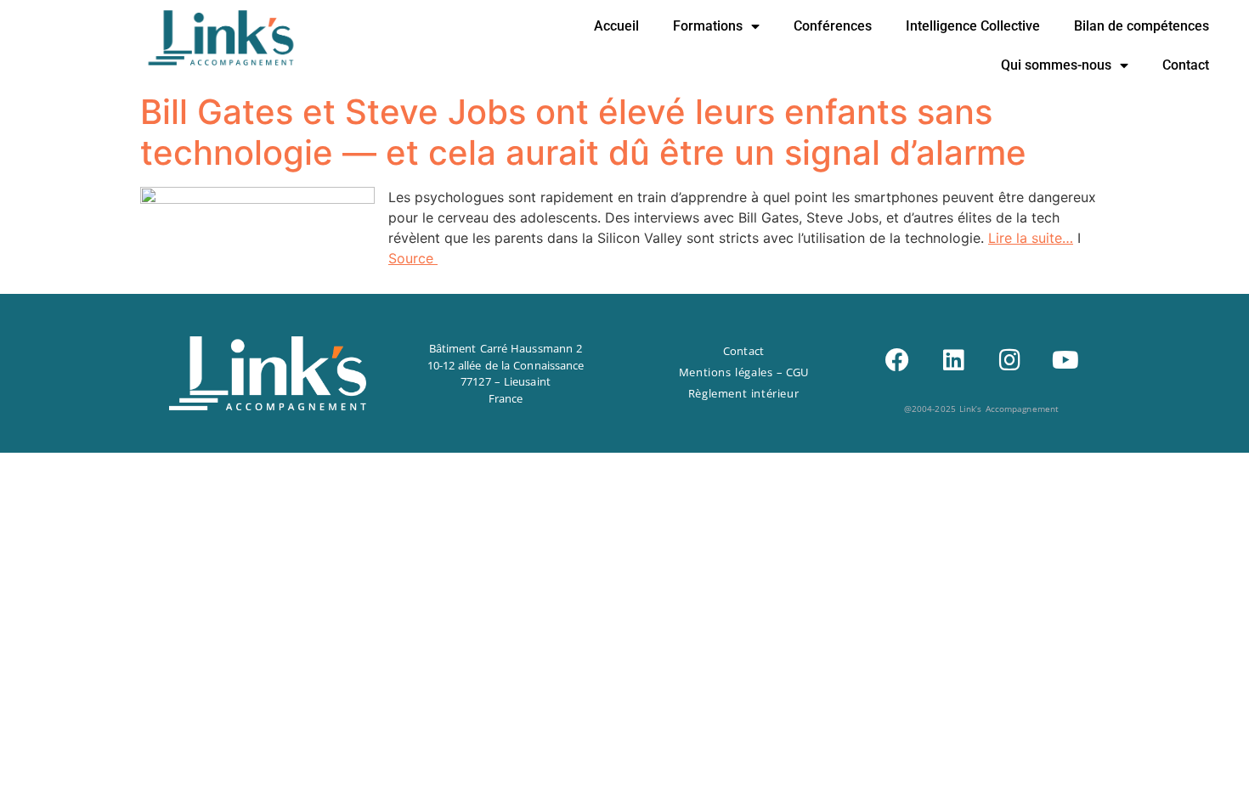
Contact (1185, 65)
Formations (708, 26)
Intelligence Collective (973, 26)
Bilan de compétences (1141, 26)
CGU (797, 372)
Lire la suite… (1030, 237)
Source (413, 258)
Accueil (616, 26)
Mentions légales (726, 372)
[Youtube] (1065, 360)
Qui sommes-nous (1056, 65)
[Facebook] (897, 360)
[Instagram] (1009, 360)
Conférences (833, 26)
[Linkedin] (953, 360)
